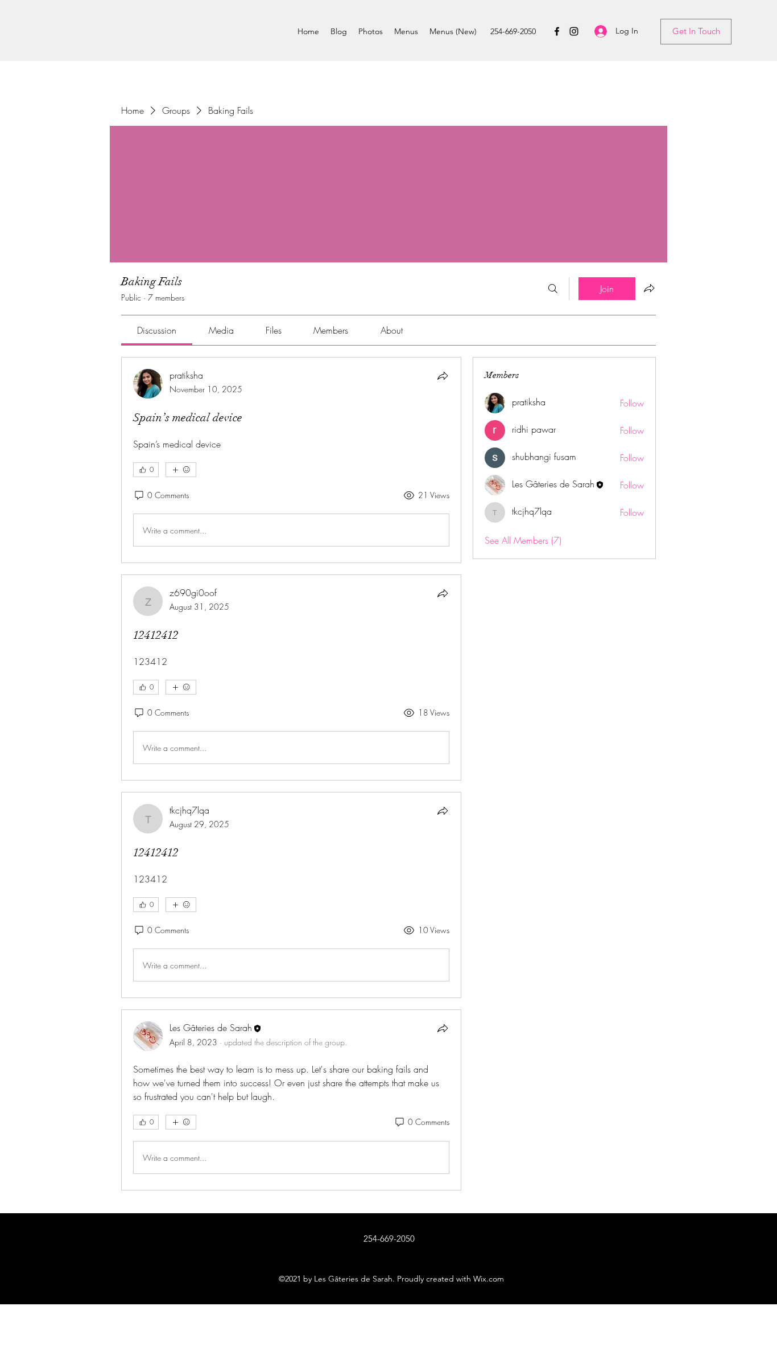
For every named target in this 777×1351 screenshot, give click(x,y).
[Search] (553, 288)
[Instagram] (574, 31)
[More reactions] (181, 469)
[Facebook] (557, 31)
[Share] (442, 376)
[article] (291, 460)
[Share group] (649, 288)
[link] (156, 330)
